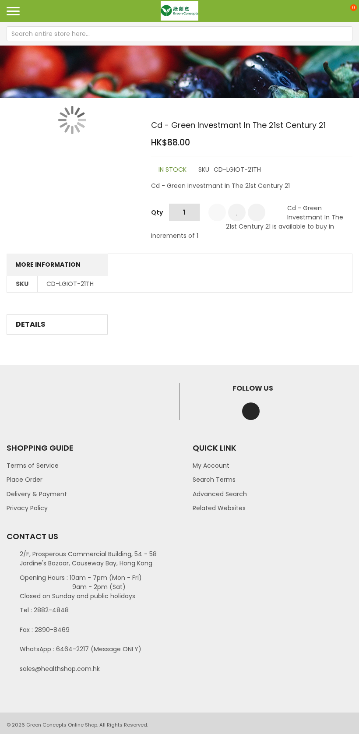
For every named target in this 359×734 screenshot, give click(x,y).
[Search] (345, 33)
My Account (211, 465)
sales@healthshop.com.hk (60, 668)
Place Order (24, 479)
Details (31, 324)
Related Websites (219, 508)
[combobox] (179, 33)
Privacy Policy (27, 508)
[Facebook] (251, 411)
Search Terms (214, 479)
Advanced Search (220, 494)
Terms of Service (33, 465)
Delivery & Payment (37, 494)
